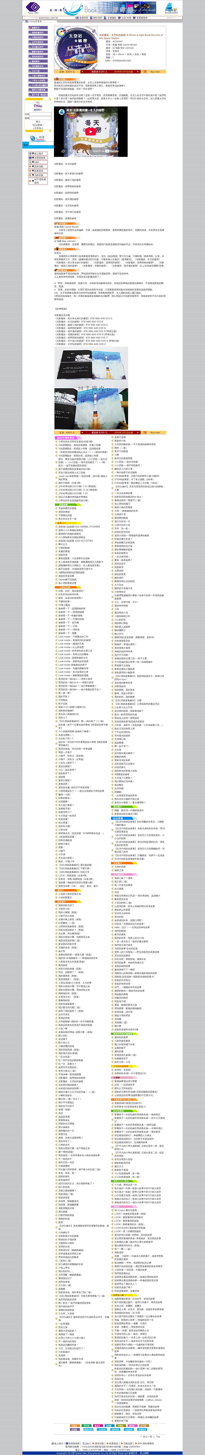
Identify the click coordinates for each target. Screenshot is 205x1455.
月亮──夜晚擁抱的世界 (126, 510)
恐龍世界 (62, 554)
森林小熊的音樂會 (123, 507)
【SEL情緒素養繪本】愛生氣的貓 (75, 864)
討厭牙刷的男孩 (66, 1215)
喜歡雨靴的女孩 (66, 1208)
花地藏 (118, 1018)
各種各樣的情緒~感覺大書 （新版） (76, 1032)
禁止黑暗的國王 (122, 503)
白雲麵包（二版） (67, 922)
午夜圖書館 (64, 1165)
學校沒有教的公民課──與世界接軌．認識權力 (137, 895)
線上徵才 (38, 153)
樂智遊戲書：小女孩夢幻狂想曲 (74, 558)
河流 (117, 892)
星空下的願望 (121, 451)
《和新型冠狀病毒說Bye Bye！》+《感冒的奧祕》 (83, 452)
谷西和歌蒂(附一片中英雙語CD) (130, 1073)
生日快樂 (119, 788)
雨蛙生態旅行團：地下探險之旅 (74, 1148)
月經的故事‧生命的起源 (126, 948)
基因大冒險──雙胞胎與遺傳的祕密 (132, 535)
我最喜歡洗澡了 (66, 905)
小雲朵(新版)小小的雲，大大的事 (74, 982)
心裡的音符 (64, 1144)
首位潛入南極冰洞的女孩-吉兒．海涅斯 (134, 1382)
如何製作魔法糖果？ (125, 753)
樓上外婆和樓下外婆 (125, 1044)
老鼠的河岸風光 (122, 980)
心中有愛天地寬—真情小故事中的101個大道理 (138, 1195)
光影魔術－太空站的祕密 (66, 205)
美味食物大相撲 (122, 647)
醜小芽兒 (119, 633)
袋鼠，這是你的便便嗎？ (70, 597)
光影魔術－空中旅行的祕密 (67, 212)
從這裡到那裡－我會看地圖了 (129, 710)
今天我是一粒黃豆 (67, 815)
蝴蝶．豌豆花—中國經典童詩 (129, 810)
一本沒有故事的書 (123, 493)
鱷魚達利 (119, 577)
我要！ (61, 847)
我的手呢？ (64, 696)
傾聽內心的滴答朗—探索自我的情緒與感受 (136, 973)
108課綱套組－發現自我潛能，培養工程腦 (79, 445)
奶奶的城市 (64, 1176)
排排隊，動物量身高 (68, 1201)
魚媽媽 (61, 1355)
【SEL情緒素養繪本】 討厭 (128, 700)
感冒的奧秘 (64, 511)
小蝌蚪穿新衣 (65, 1095)
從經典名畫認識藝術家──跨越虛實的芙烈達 (136, 1280)
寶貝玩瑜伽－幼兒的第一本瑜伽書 (75, 748)
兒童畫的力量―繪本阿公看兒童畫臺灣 (134, 1241)
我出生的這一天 (122, 521)
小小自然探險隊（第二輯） (128, 1176)
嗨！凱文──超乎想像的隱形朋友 (74, 1302)
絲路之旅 (119, 870)
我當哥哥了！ (65, 1141)
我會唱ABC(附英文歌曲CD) (128, 1103)
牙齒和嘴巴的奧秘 (67, 508)
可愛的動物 (64, 547)
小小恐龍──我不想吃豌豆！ (128, 465)
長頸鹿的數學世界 (123, 682)
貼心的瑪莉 (64, 1187)
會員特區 (83, 17)
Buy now (155, 71)
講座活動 (38, 166)
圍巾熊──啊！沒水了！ (70, 1099)
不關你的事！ (65, 601)
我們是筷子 (120, 563)
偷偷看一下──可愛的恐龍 (71, 619)
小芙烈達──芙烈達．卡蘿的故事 (131, 1269)
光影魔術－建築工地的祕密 (67, 179)
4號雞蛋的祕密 (122, 774)
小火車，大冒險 (66, 1313)
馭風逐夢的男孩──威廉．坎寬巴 (131, 1323)
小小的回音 (120, 619)
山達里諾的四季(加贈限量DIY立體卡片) (134, 1095)
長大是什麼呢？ (66, 805)
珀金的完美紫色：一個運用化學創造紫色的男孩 (138, 1410)
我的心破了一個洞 (123, 878)
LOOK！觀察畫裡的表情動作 (129, 1217)
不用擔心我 (120, 739)
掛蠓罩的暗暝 (121, 997)
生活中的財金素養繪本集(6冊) (129, 858)
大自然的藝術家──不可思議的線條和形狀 (135, 444)
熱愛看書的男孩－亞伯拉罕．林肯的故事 (135, 1298)
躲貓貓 (61, 1288)
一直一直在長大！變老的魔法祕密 (131, 941)
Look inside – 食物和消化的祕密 (74, 640)
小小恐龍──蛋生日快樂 (126, 461)
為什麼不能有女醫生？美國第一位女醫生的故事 (138, 1316)
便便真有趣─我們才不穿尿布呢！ (74, 787)
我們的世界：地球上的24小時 (129, 937)
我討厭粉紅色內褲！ (125, 781)
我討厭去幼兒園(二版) (69, 1007)
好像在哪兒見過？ (123, 539)
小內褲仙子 (64, 1232)
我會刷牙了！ (65, 773)
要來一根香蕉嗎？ (123, 560)
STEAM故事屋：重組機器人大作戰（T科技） (137, 483)
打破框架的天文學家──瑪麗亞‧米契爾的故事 (137, 1417)
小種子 (61, 850)
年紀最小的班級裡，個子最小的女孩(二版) (79, 1169)
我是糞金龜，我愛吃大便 (70, 1359)
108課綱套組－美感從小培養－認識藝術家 (79, 448)
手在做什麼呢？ (66, 857)
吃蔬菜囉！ (64, 819)
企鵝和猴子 (120, 1047)
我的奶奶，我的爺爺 (125, 696)
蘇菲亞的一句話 (66, 1162)
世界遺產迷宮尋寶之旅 (69, 1253)
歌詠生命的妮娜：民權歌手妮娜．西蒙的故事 (137, 1406)
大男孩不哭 (120, 514)
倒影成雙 (119, 1252)
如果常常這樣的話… (68, 1067)
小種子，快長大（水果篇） (71, 759)
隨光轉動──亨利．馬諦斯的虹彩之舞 (133, 1262)
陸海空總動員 (65, 840)
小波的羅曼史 (65, 897)
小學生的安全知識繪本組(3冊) (73, 500)
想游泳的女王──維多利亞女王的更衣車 (134, 1341)
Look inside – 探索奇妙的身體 (73, 661)
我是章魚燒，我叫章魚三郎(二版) (74, 1292)
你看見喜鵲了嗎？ (123, 1287)
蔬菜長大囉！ (65, 826)
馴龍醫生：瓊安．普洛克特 (128, 1413)
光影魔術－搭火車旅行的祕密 (68, 173)
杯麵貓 (118, 791)
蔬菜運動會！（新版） (69, 979)
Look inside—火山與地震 (71, 647)
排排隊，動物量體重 (68, 1204)
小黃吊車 (62, 829)
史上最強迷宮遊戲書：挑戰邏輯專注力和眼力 (80, 561)
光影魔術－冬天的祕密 (65, 163)
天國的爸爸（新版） (68, 947)
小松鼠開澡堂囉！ (67, 836)
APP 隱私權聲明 (146, 1443)
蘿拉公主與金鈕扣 (123, 1088)
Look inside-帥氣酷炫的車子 (72, 664)
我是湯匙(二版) (66, 1194)
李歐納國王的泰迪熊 (125, 542)
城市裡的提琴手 (66, 1306)
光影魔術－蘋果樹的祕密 (66, 192)
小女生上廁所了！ (67, 762)
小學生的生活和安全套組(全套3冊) (75, 441)
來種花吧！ (64, 783)
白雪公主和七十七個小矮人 (71, 1337)
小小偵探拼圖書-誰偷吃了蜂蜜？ (74, 731)
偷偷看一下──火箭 (67, 626)
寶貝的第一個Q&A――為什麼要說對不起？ (79, 689)
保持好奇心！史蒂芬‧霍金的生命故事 (133, 1375)
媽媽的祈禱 (64, 1218)
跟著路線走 (64, 1120)
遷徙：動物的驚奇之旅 (126, 1004)
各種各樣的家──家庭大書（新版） (75, 954)
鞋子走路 (62, 703)
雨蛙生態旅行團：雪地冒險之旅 (74, 989)
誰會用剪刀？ (65, 812)
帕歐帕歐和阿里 (122, 1162)
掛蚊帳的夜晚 (121, 994)
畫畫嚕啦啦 (64, 1000)
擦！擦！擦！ (65, 693)
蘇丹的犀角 (120, 934)
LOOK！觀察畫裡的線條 (127, 1220)
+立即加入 (38, 128)
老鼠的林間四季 (122, 966)
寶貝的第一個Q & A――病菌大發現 (76, 682)
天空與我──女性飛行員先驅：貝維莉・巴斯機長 (139, 1389)
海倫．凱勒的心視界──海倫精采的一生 (134, 1319)
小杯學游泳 (120, 591)
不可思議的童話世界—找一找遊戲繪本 (134, 662)
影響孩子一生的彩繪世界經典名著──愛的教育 (137, 1131)
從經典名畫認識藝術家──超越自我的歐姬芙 (136, 1276)
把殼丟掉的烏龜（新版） (70, 968)
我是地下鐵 (120, 1001)
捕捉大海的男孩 (122, 1015)
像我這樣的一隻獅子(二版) (128, 500)
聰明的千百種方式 (123, 588)
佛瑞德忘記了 (65, 1278)
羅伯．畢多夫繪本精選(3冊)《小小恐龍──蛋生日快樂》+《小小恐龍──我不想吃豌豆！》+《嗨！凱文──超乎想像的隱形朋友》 (82, 462)
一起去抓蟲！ (65, 1056)
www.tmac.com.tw (48, 17)
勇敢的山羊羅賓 (122, 909)
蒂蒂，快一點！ (122, 528)
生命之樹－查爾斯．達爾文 (128, 1305)
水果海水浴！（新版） (69, 996)
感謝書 (61, 776)
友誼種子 (62, 1039)
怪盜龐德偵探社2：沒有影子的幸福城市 (134, 1138)
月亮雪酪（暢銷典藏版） (70, 1274)
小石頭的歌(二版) (123, 902)
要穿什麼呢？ (65, 780)
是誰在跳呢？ (65, 766)
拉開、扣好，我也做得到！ (71, 590)
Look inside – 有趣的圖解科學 (73, 668)
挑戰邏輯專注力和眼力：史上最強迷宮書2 (79, 565)
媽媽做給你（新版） (68, 993)
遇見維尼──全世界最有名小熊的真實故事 (79, 1155)
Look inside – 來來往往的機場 (73, 654)
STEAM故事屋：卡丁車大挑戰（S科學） (135, 479)
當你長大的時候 (122, 913)
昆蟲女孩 (119, 1378)
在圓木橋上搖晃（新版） (70, 919)
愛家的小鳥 (120, 440)
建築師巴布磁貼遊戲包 (69, 533)
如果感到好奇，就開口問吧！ (129, 920)
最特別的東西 (121, 1037)
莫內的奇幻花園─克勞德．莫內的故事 (133, 1234)
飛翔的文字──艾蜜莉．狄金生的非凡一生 (135, 1385)
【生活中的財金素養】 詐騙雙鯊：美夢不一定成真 (139, 855)
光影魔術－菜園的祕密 (65, 218)
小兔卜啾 (62, 1028)
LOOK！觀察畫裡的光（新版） (130, 1224)
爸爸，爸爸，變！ (67, 1172)
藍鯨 (60, 1222)
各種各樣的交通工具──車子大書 (131, 658)
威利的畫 (119, 1051)
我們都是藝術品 (122, 1273)
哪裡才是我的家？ (67, 1330)
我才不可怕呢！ (122, 654)
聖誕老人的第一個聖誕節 (127, 718)
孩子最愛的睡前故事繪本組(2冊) (74, 469)
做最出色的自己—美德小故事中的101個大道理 (138, 1198)
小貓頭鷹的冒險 (66, 1046)
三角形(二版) (64, 1260)
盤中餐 (118, 1026)
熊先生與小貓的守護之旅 (127, 799)
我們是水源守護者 (123, 945)
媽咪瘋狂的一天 (66, 1130)
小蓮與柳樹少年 (122, 616)
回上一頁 (147, 1436)
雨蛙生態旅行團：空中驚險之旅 (74, 986)
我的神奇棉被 (121, 605)
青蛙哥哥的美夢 (122, 760)
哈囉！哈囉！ (65, 1109)
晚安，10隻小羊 (66, 861)
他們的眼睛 (120, 930)
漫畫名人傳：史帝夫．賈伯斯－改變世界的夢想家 (139, 1309)
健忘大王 (119, 1166)
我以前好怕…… (66, 1271)
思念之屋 (62, 1327)
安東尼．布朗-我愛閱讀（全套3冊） (76, 879)
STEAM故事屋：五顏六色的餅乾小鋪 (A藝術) (137, 475)
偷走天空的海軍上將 (125, 728)
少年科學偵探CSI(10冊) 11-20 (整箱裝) (78, 489)
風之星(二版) (121, 881)
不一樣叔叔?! (64, 1158)
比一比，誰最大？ (67, 1063)
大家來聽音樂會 (122, 1040)
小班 (117, 609)
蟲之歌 (61, 951)
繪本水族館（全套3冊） (70, 482)
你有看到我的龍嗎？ (68, 1084)
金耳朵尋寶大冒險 (123, 1159)
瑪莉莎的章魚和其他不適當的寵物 (75, 1025)
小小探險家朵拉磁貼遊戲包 (71, 537)
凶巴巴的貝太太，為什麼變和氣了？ (76, 1183)
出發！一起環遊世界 (125, 1084)
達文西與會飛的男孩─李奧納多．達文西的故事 (138, 1238)
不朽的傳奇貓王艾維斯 (126, 1392)
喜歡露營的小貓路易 (125, 672)
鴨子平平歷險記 (66, 1102)
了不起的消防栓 (122, 732)
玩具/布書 (126, 17)
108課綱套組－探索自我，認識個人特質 (78, 455)
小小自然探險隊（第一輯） (128, 1173)
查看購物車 (142, 17)
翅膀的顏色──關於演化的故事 (130, 990)
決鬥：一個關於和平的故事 (128, 987)
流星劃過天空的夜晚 (68, 1236)
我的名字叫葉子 (66, 1106)
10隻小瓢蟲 (64, 605)
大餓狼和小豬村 (66, 1243)
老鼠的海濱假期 (122, 983)
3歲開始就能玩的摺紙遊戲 (71, 572)
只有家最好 (64, 1351)
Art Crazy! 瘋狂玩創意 (126, 1210)
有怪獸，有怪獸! (123, 1069)
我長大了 (62, 717)
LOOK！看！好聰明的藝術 (128, 1231)
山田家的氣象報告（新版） (71, 926)
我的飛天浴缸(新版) (68, 1053)
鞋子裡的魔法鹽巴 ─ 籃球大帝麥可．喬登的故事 (138, 1302)
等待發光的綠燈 (122, 735)
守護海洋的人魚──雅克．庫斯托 (131, 1334)
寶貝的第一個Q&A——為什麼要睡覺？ (77, 686)
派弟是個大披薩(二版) (125, 1055)
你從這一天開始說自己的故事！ (130, 923)
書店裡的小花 (121, 612)
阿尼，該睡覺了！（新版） (71, 972)
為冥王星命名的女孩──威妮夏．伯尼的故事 (136, 1396)
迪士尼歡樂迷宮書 (67, 583)
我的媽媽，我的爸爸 (125, 689)
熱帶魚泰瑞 (64, 1281)
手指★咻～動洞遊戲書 (69, 1074)
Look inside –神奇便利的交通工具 (75, 650)
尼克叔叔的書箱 (122, 955)
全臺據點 (111, 17)
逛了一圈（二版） (123, 1249)
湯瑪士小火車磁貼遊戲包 (70, 530)
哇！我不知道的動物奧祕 (70, 1060)
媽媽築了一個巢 (66, 1334)
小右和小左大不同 (123, 707)
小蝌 (117, 454)
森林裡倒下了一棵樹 (125, 969)
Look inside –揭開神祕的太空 (73, 657)
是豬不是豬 (120, 437)
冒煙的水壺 (64, 1246)
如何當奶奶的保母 (67, 1299)
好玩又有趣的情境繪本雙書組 (73, 496)
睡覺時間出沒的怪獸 (125, 581)
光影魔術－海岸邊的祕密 (66, 199)
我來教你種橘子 (66, 710)
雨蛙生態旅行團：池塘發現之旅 (74, 937)
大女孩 (118, 749)
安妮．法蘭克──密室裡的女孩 (130, 1326)
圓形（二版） (121, 447)
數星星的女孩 (121, 899)
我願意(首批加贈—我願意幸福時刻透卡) (134, 976)
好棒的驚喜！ (65, 798)
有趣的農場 (64, 551)
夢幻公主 (62, 544)
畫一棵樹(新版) (66, 1151)
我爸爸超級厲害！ (67, 1003)
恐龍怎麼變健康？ (67, 1190)
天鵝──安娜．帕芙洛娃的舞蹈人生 (132, 1330)
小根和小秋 (64, 908)
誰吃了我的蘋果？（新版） (71, 1010)
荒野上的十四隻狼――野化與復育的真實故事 (137, 952)
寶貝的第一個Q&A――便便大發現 (75, 678)
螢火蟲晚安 (64, 1127)
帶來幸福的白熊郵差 (68, 1257)
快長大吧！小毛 (122, 1062)
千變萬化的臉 (65, 515)
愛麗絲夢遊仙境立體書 (126, 1081)
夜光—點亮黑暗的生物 (126, 714)
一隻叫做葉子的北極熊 (126, 472)
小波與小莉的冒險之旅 (69, 893)
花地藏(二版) (121, 1022)
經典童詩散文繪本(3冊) (126, 813)
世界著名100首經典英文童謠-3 (130, 1106)
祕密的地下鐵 (121, 1420)
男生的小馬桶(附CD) (68, 714)
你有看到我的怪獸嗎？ (69, 1088)
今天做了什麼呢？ (123, 777)
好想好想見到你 (122, 532)
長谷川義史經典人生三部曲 (71, 472)
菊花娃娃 (62, 965)
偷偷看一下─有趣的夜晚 (70, 615)
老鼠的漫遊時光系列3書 (126, 1029)
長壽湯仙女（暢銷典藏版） (71, 1250)
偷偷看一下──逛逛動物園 (71, 612)
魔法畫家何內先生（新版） (128, 1245)
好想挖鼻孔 (120, 767)
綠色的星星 (120, 574)
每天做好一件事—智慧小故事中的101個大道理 (138, 1188)
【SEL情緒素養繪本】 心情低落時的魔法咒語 (137, 703)
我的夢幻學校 (121, 623)
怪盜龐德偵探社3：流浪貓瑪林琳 (131, 1142)
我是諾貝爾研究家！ (68, 1344)
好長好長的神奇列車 (68, 594)
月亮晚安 (62, 700)
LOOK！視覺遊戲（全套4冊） (73, 875)
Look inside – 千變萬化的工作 (73, 636)
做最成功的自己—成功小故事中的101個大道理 (138, 1202)
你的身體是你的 (122, 640)
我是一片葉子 (65, 752)
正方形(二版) (64, 1285)
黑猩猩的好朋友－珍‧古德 (127, 1312)
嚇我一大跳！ (65, 794)
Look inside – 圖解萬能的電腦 (73, 675)
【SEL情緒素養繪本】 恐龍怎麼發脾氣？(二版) (81, 1295)
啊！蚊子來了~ (122, 746)
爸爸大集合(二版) (67, 1070)
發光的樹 (119, 916)
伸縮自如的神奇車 (123, 651)
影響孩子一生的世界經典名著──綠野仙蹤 (135, 1124)
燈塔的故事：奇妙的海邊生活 (129, 962)
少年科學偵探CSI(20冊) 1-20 (73, 493)
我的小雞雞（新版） (68, 912)
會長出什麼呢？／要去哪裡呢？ (130, 802)
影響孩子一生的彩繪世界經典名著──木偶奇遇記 (139, 1128)
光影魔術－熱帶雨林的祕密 (67, 186)
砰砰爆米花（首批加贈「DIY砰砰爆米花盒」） (81, 833)
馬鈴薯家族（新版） (68, 975)
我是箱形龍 (64, 1197)
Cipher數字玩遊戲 (67, 579)
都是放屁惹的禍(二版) (69, 940)
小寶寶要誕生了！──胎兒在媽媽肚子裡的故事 (81, 791)
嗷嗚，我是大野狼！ (125, 693)
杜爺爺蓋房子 (121, 1058)
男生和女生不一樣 (67, 518)
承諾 (60, 1113)
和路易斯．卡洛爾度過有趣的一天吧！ (134, 1361)
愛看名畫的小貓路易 (125, 669)
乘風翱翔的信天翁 (123, 546)
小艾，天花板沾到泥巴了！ (71, 1348)
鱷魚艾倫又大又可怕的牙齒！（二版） (77, 1091)
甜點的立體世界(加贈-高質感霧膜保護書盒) (136, 1091)
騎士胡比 (62, 1035)
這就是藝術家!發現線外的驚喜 (129, 721)
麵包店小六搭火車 (123, 468)
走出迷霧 (119, 888)
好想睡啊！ (64, 801)
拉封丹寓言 (64, 1014)
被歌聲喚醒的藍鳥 (123, 549)
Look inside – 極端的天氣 (71, 643)
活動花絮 (38, 175)
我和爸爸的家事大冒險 (126, 770)
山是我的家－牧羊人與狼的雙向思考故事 (135, 906)
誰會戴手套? (64, 808)
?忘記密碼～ (38, 125)
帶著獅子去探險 (122, 665)
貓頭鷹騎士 (120, 630)
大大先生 (119, 584)
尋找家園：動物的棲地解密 (128, 1008)
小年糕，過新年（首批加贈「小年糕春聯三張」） (139, 725)
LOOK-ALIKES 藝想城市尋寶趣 (130, 1227)
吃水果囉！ (64, 822)
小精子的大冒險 (66, 915)
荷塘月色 (62, 1134)
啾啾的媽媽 (120, 756)
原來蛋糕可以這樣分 (125, 763)
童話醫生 (119, 784)
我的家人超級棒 (122, 626)
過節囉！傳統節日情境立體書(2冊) (75, 882)
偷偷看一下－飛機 (67, 633)
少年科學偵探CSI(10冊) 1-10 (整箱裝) (77, 486)
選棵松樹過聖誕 (66, 1310)
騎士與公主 (64, 1042)
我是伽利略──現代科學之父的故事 (132, 1365)
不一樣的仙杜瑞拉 (67, 1341)
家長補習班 (64, 1180)
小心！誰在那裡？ (67, 769)
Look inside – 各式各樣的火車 (73, 671)
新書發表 (38, 170)
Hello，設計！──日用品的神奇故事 (132, 927)
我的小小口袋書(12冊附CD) (72, 707)
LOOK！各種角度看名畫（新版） (131, 1213)
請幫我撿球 (120, 686)
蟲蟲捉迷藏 (64, 1116)
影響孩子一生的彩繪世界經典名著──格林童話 (137, 1114)
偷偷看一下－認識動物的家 (71, 608)
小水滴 (61, 854)
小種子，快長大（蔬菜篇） (71, 755)
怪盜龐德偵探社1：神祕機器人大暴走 (133, 1135)
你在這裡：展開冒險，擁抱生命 (130, 959)
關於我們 (97, 17)
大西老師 (119, 570)
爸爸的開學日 (121, 553)
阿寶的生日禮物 (66, 1123)
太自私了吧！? (65, 738)
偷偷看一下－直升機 (68, 622)
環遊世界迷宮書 (66, 576)
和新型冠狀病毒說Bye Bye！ (129, 496)
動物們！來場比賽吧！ (126, 644)
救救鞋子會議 (121, 1169)
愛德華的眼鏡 (121, 517)
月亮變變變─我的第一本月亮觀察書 (76, 1021)
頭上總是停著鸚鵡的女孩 (70, 1264)
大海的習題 (120, 866)
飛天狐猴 (62, 1211)
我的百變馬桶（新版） (69, 1049)
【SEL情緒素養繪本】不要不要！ (75, 868)
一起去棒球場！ (122, 556)
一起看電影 (64, 1323)
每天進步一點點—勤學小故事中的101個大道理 (138, 1191)
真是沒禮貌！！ (66, 735)
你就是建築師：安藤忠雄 (127, 1290)
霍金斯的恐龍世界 (67, 944)
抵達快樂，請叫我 (123, 1011)
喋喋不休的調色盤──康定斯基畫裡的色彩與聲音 (139, 1266)
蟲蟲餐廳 (119, 742)
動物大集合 (64, 843)
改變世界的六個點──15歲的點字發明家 (134, 1344)
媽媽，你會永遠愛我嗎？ (70, 1137)
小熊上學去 (64, 1267)
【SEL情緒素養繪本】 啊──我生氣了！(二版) (81, 721)
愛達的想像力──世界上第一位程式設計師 (135, 1337)
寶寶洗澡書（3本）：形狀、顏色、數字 (78, 886)
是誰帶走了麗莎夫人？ (126, 1283)
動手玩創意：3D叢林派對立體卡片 (75, 568)
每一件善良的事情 (123, 885)
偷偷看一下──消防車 (69, 629)
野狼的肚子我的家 (67, 1239)
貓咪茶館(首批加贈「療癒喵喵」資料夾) (134, 637)
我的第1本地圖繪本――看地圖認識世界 (78, 958)
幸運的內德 (64, 1018)
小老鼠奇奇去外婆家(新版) (71, 961)
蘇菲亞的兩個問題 (123, 458)
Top (158, 1436)
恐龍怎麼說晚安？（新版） (71, 929)
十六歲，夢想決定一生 (126, 1184)
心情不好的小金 (122, 524)
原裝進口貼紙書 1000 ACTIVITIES (75, 540)
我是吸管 (119, 567)
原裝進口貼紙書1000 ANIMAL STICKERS (79, 526)
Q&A (36, 162)
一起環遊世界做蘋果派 (126, 795)
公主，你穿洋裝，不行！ (127, 602)
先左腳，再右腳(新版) (69, 933)
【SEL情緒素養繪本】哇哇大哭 (73, 872)
